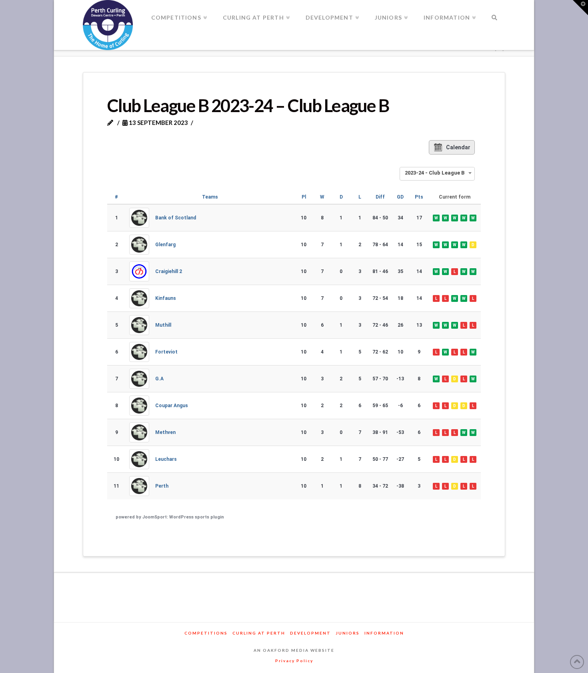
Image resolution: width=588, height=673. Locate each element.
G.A (159, 379)
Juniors (348, 633)
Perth (161, 486)
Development (310, 633)
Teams (210, 197)
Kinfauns (165, 298)
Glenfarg (165, 244)
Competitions (206, 633)
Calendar (458, 147)
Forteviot (166, 352)
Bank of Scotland (175, 218)
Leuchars (166, 459)
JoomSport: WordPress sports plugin (183, 517)
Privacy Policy (294, 660)
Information (384, 633)
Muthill (163, 325)
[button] (580, 7)
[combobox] (437, 173)
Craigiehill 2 (168, 271)
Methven (165, 432)
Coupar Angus (171, 405)
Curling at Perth (258, 633)
